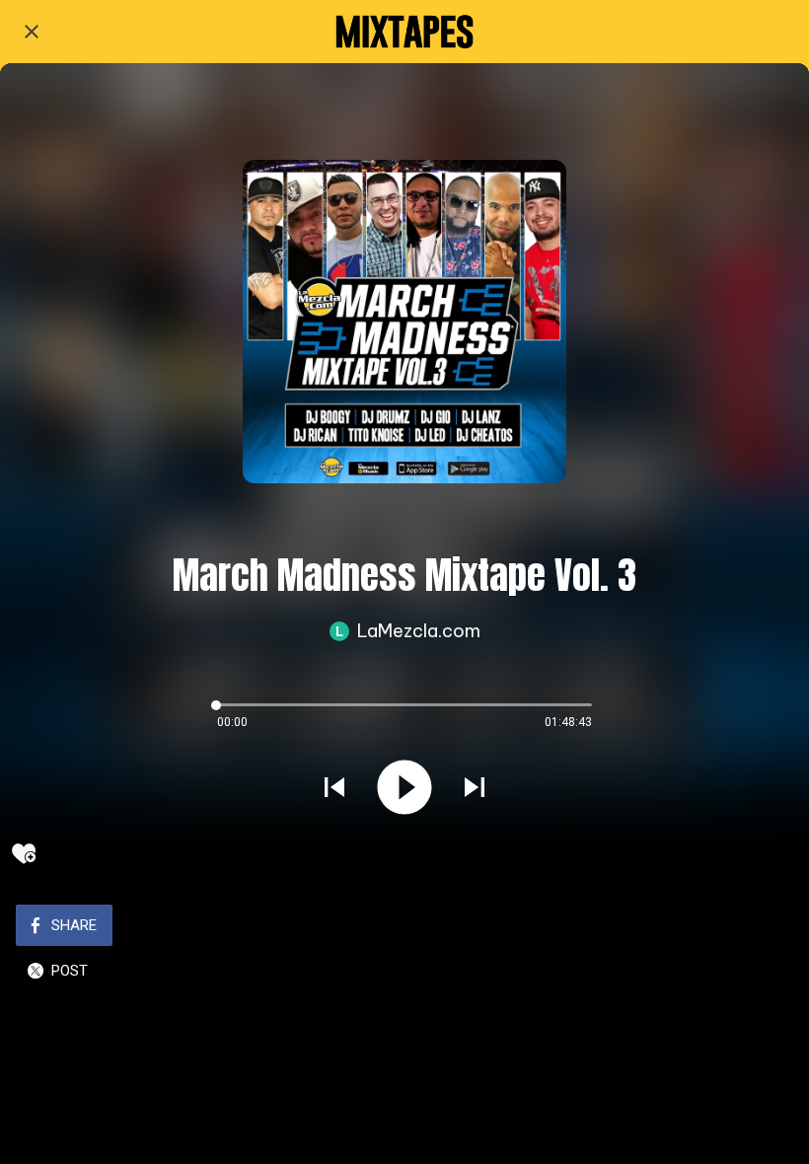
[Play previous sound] (334, 787)
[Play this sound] (404, 787)
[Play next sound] (474, 787)
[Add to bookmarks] (23, 853)
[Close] (31, 31)
